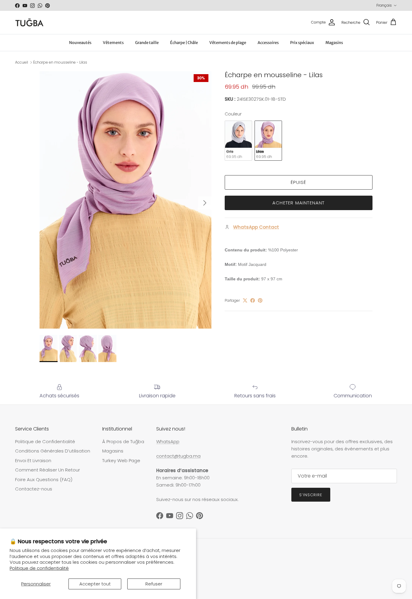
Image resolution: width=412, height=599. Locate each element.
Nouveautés (80, 42)
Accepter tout (95, 584)
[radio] (238, 141)
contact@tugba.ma (178, 456)
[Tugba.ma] (29, 22)
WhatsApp (167, 441)
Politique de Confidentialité (45, 441)
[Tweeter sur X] (245, 300)
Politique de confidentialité (39, 568)
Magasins (334, 42)
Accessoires (268, 42)
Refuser (153, 584)
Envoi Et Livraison (33, 460)
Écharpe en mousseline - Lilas (60, 62)
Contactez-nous (33, 489)
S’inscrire (310, 495)
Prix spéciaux (302, 42)
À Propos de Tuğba (123, 441)
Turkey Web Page (121, 460)
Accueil (21, 62)
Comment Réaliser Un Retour (47, 470)
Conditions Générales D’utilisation (52, 451)
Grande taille (147, 42)
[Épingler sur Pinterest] (260, 300)
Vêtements (113, 42)
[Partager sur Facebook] (252, 300)
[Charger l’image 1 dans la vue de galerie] (125, 200)
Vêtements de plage (227, 42)
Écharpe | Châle (184, 42)
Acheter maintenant (298, 203)
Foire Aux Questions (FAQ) (43, 479)
